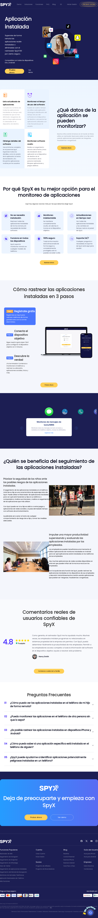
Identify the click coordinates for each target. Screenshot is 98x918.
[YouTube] (91, 841)
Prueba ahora (12, 71)
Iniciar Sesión (72, 4)
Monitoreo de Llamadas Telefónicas (12, 875)
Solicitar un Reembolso (80, 911)
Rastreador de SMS (6, 854)
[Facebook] (81, 841)
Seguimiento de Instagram (9, 857)
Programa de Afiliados (43, 866)
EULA (19, 911)
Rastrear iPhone (68, 860)
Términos (14, 911)
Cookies (39, 911)
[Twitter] (86, 841)
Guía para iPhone (89, 854)
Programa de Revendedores (45, 869)
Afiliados (45, 911)
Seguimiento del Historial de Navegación (13, 872)
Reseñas (66, 854)
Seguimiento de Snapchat (9, 860)
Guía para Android (90, 857)
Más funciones (5, 881)
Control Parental (68, 857)
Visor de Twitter (5, 866)
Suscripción (68, 911)
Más (51, 908)
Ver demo (30, 71)
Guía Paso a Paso (69, 866)
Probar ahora (49, 385)
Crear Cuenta (40, 854)
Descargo (61, 911)
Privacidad (24, 911)
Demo (19, 4)
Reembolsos (32, 911)
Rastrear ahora (66, 148)
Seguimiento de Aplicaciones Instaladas (13, 869)
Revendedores (53, 911)
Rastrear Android (68, 863)
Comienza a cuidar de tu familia (49, 671)
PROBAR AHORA (89, 4)
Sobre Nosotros (89, 866)
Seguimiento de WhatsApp (9, 863)
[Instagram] (96, 841)
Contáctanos (88, 869)
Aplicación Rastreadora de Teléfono (12, 878)
